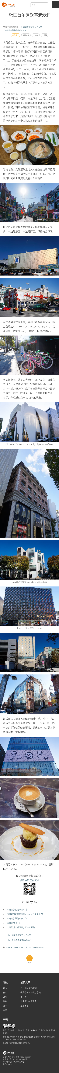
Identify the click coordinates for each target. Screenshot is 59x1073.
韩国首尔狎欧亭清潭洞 (29, 15)
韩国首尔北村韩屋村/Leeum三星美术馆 (25, 914)
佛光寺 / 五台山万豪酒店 (31, 992)
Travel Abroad (37, 947)
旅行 (5, 996)
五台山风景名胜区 (28, 988)
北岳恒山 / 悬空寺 (28, 1001)
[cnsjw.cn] (9, 4)
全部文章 (7, 1059)
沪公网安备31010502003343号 (13, 1062)
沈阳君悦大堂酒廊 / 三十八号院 (21, 927)
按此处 (16, 1043)
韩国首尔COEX (13, 922)
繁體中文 (26, 35)
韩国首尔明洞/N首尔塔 (17, 909)
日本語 (44, 35)
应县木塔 (24, 1005)
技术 (5, 1005)
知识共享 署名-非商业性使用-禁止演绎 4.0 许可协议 (31, 1036)
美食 (5, 1001)
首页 (5, 988)
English (35, 35)
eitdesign (27, 1057)
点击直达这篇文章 (29, 880)
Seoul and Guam (12, 947)
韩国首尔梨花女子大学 (17, 918)
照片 (5, 992)
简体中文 (15, 35)
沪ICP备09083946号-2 (20, 1059)
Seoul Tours (26, 947)
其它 (5, 1010)
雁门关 (23, 996)
